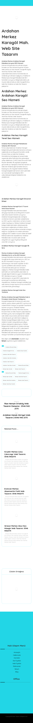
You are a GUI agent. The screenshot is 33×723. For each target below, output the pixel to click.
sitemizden (15, 339)
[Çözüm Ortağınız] (16, 589)
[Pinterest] (23, 637)
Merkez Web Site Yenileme (9, 380)
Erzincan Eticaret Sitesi (11, 496)
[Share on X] (8, 391)
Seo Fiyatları (17, 661)
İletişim (17, 669)
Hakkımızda (17, 655)
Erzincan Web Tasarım (10, 501)
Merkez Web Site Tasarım (21, 376)
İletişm (4, 341)
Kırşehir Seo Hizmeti (12, 461)
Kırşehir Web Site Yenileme (16, 463)
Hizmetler (17, 658)
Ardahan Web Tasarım (8, 361)
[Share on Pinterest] (11, 391)
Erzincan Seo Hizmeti (12, 498)
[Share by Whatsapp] (25, 391)
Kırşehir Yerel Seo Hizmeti (19, 464)
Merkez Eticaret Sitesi (23, 365)
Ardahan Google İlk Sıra (8, 350)
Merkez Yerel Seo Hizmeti (9, 384)
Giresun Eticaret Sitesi (11, 533)
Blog (16, 672)
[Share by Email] (16, 394)
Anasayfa (17, 652)
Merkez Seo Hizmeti (7, 369)
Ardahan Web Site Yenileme (9, 358)
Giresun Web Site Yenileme (16, 537)
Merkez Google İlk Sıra (23, 373)
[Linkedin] (13, 638)
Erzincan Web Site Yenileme (19, 500)
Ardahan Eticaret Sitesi (10, 347)
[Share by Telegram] (28, 391)
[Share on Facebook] (5, 391)
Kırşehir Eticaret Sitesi (11, 459)
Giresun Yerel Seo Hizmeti (19, 538)
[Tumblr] (20, 637)
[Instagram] (16, 637)
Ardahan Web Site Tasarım (9, 354)
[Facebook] (9, 638)
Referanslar (17, 666)
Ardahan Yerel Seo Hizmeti (9, 365)
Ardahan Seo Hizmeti (22, 350)
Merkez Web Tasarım (20, 369)
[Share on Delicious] (18, 391)
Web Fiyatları (17, 663)
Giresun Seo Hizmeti (12, 535)
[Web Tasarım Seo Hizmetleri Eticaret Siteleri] (6, 3)
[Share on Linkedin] (21, 391)
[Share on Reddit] (15, 391)
